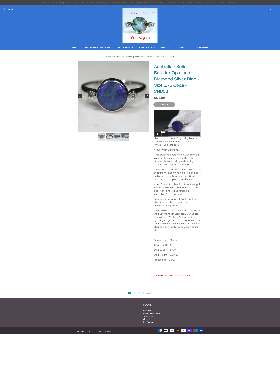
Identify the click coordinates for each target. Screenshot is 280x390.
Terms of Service (150, 316)
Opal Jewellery (124, 47)
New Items (166, 47)
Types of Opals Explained (97, 47)
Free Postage (148, 322)
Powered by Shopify (105, 331)
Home (75, 47)
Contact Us (184, 47)
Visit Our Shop (147, 47)
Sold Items (202, 47)
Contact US (147, 310)
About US (146, 319)
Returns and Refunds (151, 313)
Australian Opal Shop (89, 331)
